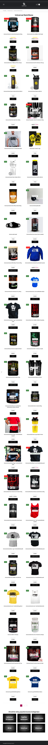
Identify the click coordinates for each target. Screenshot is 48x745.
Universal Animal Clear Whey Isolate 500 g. (13, 205)
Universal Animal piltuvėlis (35, 205)
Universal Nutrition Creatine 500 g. (35, 405)
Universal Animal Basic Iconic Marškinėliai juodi (35, 463)
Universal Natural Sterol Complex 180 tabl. (13, 348)
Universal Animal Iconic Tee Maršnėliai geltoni (13, 606)
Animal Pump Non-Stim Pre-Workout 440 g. (35, 119)
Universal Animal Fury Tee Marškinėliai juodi (35, 577)
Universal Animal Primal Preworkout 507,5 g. (13, 663)
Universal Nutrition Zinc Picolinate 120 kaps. (35, 634)
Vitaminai (38, 728)
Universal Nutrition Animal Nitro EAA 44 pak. (13, 520)
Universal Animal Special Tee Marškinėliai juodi (35, 548)
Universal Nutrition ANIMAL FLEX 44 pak (35, 34)
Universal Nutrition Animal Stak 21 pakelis (35, 234)
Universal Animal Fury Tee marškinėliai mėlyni (35, 291)
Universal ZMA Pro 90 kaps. (13, 634)
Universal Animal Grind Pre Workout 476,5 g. (35, 62)
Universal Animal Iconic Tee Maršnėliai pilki (13, 148)
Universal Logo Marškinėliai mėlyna (35, 691)
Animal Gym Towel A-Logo (35, 148)
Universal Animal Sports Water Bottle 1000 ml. (13, 91)
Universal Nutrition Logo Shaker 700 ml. (35, 434)
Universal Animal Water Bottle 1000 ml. (35, 177)
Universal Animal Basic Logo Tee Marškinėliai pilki (13, 548)
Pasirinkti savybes (13, 127)
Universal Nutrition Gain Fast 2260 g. (13, 119)
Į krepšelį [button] (13, 41)
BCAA (9, 728)
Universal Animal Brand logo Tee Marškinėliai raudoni (13, 435)
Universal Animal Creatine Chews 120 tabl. (34, 663)
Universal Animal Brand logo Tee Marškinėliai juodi (13, 463)
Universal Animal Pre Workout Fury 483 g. (13, 291)
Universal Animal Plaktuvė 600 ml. (35, 91)
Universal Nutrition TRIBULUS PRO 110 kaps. (13, 62)
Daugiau (35, 127)
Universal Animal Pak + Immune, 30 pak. (35, 348)
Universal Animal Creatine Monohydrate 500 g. (13, 34)
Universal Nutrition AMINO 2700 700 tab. (13, 577)
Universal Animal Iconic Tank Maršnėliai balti (35, 606)
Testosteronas (38, 718)
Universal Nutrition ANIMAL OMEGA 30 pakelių (35, 320)
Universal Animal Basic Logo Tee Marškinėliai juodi (13, 320)
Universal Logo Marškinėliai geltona (13, 691)
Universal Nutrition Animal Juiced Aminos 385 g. (35, 491)
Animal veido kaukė (13, 234)
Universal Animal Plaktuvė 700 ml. (35, 377)
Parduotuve (10, 10)
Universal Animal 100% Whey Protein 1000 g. (13, 262)
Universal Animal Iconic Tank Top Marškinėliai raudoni (35, 521)
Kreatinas (24, 728)
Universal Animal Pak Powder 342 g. (13, 377)
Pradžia (4, 10)
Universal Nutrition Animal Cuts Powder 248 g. (13, 491)
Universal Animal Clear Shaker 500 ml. (13, 177)
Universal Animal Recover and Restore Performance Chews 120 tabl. (13, 406)
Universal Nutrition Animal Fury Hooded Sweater (35, 262)
